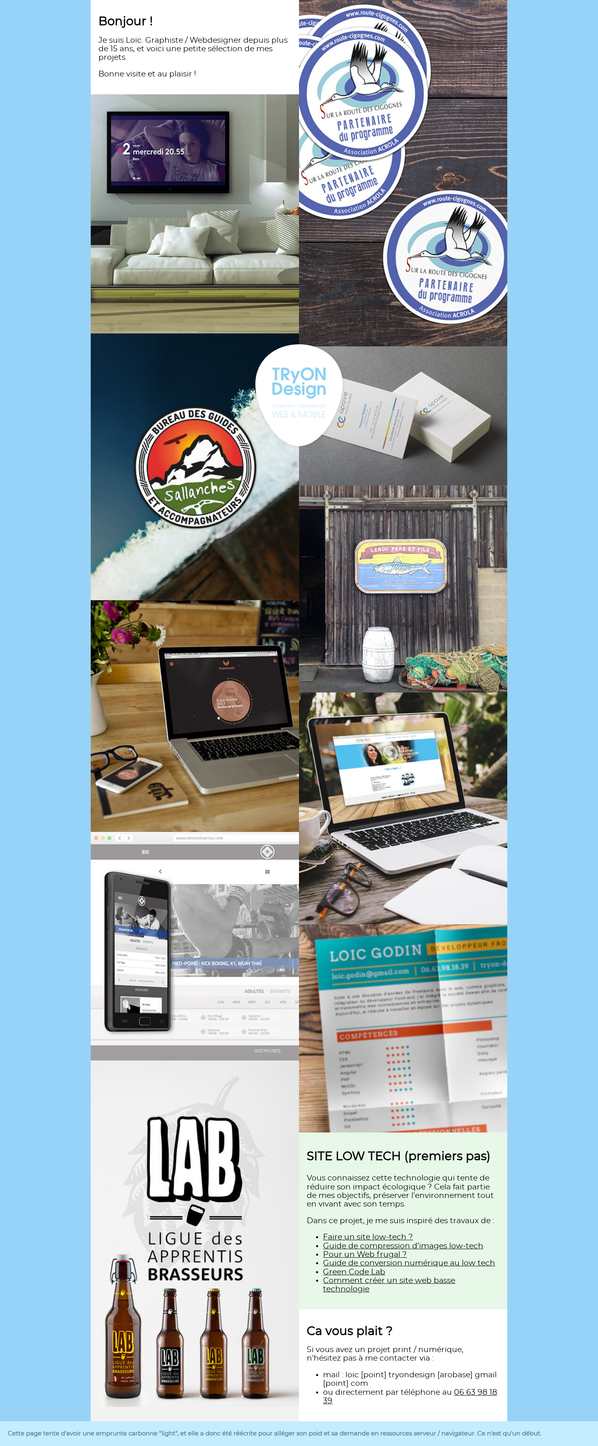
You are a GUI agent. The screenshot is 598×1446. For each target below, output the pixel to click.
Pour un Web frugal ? (365, 1255)
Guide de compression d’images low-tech (403, 1246)
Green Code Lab (354, 1272)
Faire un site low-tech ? (368, 1237)
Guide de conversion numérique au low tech (409, 1263)
